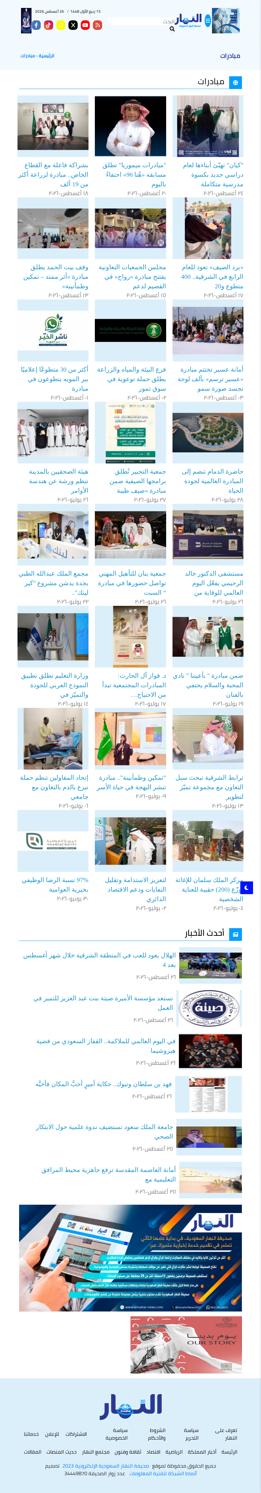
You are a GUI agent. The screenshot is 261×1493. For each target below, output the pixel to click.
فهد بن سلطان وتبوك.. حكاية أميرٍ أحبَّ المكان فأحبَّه (103, 1083)
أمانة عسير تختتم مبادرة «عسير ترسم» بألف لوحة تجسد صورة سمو (210, 379)
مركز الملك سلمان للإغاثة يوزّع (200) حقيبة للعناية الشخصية (209, 889)
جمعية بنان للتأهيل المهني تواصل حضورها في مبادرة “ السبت (132, 583)
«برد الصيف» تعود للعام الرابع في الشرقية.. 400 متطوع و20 (212, 277)
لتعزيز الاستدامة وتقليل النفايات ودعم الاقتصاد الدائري (135, 889)
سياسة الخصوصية (117, 1434)
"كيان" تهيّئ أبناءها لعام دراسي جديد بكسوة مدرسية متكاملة (213, 174)
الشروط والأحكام (156, 1434)
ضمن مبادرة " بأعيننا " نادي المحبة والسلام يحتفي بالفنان (208, 685)
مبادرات (28, 55)
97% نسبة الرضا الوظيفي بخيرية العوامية (55, 884)
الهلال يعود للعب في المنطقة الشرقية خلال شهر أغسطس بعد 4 (99, 960)
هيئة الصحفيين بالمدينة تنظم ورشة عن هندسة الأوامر (58, 481)
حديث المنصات (61, 1451)
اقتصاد (153, 1451)
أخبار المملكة (202, 1451)
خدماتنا (31, 1434)
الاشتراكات (76, 1434)
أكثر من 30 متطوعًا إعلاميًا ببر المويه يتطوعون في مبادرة (54, 379)
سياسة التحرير (191, 1434)
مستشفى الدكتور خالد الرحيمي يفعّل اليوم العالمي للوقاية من (214, 583)
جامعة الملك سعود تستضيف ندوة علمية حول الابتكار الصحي (104, 1131)
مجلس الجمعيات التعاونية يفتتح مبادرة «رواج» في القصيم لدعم (132, 277)
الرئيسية (46, 55)
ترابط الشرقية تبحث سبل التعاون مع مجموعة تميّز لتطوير (209, 787)
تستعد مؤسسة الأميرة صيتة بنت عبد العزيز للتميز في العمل (103, 1003)
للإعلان (52, 1434)
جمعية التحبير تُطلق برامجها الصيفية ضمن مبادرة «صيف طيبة (137, 481)
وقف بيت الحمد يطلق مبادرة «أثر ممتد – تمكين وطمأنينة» (55, 277)
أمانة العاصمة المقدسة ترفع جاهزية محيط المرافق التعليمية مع (108, 1174)
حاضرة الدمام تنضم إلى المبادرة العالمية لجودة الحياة (212, 481)
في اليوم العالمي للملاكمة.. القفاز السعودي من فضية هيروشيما (106, 1046)
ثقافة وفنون (128, 1451)
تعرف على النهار (226, 1434)
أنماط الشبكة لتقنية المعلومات (163, 1473)
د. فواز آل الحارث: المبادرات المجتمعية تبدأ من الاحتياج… (134, 685)
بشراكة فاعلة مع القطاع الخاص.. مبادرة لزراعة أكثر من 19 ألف (53, 174)
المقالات (32, 1451)
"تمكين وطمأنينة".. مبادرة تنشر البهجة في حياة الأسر (131, 782)
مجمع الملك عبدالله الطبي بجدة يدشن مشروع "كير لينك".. (53, 583)
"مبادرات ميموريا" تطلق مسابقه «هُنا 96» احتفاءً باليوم (134, 174)
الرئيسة (229, 1451)
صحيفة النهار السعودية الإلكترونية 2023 (105, 1465)
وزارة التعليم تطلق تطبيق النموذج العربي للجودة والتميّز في (54, 685)
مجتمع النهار (95, 1451)
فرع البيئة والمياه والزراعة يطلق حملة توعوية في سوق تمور (131, 379)
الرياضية (174, 1451)
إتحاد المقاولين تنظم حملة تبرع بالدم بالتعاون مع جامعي (54, 787)
